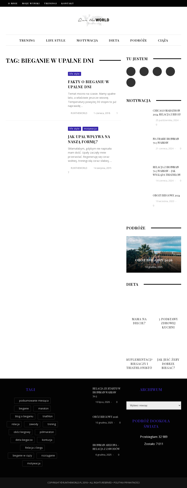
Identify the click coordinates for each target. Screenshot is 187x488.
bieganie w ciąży (22, 455)
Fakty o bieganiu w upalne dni (88, 84)
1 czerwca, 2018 (102, 113)
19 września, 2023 (165, 201)
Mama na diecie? (139, 321)
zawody (33, 424)
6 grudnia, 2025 (104, 454)
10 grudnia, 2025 (154, 267)
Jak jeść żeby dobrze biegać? (168, 364)
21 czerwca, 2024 (165, 148)
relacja (16, 424)
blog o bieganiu (24, 416)
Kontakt (67, 3)
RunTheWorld (79, 113)
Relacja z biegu (34, 447)
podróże (138, 40)
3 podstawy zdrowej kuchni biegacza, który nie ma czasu (168, 329)
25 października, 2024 (167, 120)
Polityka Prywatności (127, 482)
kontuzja (47, 439)
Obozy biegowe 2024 (166, 195)
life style (56, 40)
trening (27, 40)
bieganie (24, 408)
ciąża (163, 40)
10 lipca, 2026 (103, 402)
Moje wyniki (31, 3)
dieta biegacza (24, 439)
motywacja (87, 40)
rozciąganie (48, 455)
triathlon (48, 416)
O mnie (13, 3)
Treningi (50, 3)
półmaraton (47, 432)
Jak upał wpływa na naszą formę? (89, 139)
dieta (114, 40)
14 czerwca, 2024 (165, 180)
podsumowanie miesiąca (34, 400)
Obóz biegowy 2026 (153, 260)
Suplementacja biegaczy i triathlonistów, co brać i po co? (141, 368)
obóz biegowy (22, 432)
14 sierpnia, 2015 (103, 168)
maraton (43, 408)
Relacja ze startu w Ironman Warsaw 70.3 (107, 392)
